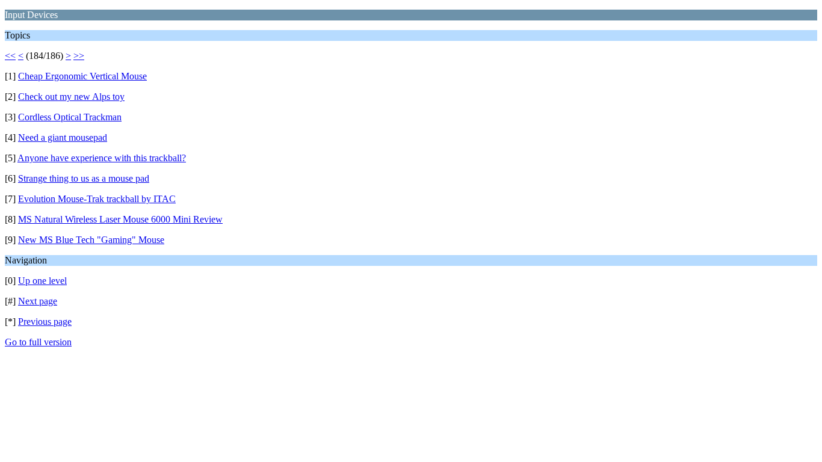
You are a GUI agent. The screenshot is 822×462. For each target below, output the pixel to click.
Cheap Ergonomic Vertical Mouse (82, 76)
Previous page (45, 321)
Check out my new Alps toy (71, 96)
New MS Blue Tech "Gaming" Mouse (91, 240)
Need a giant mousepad (62, 137)
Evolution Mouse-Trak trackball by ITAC (97, 199)
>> (78, 56)
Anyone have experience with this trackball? (101, 158)
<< (10, 56)
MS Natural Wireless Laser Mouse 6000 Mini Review (120, 219)
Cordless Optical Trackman (70, 117)
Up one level (42, 281)
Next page (37, 301)
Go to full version (38, 342)
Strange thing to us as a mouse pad (83, 178)
